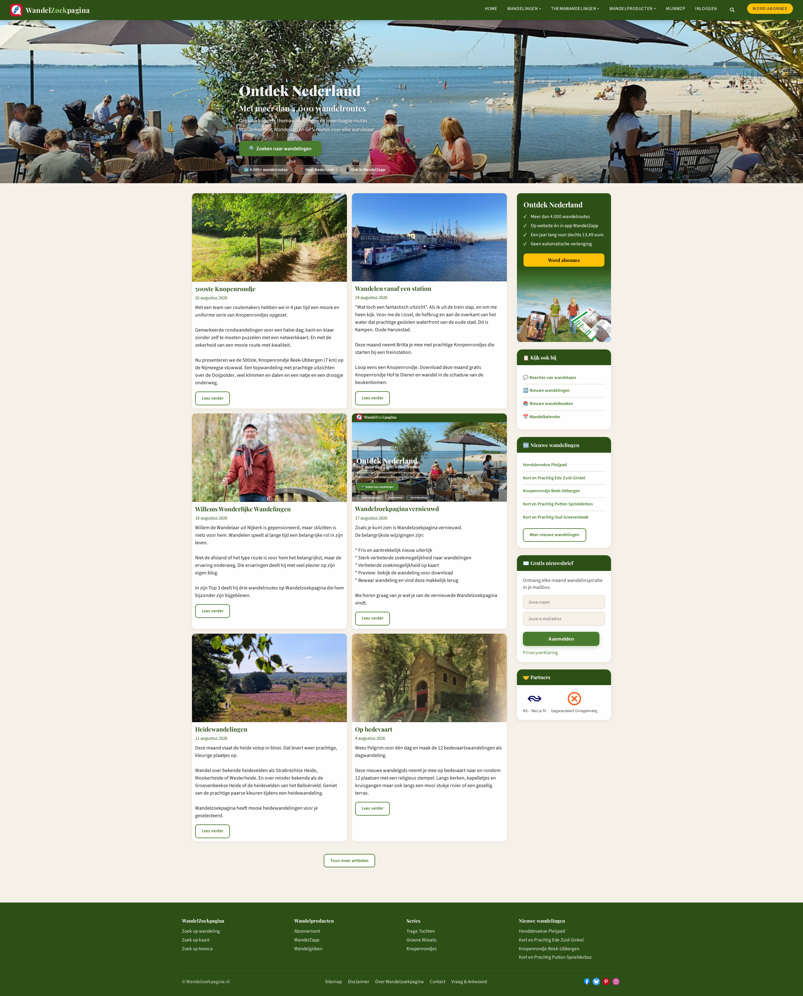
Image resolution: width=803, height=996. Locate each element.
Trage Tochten (421, 931)
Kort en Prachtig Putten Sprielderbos (558, 504)
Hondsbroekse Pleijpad (545, 465)
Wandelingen (524, 8)
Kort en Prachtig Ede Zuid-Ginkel (554, 478)
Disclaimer (358, 981)
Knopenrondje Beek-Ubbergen (551, 491)
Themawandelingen (575, 8)
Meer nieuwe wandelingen (554, 535)
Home (491, 8)
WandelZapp (306, 939)
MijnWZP (675, 8)
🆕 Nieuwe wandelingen (546, 390)
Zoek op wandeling (201, 931)
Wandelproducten (632, 8)
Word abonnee (769, 8)
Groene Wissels (421, 939)
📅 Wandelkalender (541, 417)
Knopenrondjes (422, 948)
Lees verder (212, 398)
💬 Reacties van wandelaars (549, 378)
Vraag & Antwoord (469, 981)
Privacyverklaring (540, 652)
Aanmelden (561, 639)
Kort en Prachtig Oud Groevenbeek (555, 517)
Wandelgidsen (308, 948)
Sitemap (333, 981)
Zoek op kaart (196, 939)
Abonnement (307, 931)
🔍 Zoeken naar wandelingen (280, 148)
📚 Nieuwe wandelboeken (548, 404)
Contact (437, 981)
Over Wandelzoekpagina (399, 981)
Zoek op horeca (197, 948)
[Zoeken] (732, 10)
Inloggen (706, 8)
